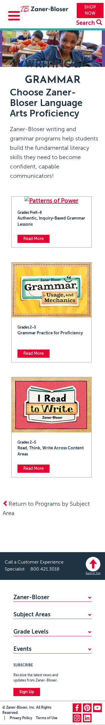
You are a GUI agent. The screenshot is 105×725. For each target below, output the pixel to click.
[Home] (44, 9)
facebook (77, 707)
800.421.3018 (45, 569)
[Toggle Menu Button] (14, 16)
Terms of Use (46, 718)
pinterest (87, 707)
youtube (97, 707)
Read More (33, 239)
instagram (77, 718)
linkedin (87, 718)
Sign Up (26, 692)
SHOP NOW (90, 10)
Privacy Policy (21, 718)
